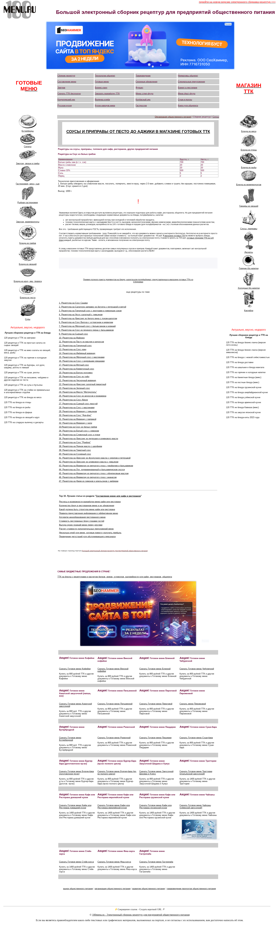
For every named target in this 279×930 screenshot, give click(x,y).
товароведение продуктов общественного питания (191, 888)
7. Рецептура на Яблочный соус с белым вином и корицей (87, 326)
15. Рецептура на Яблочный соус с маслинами (81, 357)
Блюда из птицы (249, 150)
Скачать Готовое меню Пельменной (115, 704)
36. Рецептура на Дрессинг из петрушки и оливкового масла (88, 438)
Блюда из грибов (27, 243)
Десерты (248, 252)
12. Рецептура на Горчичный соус (75, 345)
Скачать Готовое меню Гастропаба (156, 862)
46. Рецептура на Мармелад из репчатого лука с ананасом (88, 477)
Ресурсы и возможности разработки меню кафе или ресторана (90, 501)
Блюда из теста (27, 297)
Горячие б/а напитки (248, 268)
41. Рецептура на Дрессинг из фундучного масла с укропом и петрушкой (94, 458)
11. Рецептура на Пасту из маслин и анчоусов (81, 341)
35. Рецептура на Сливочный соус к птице (79, 434)
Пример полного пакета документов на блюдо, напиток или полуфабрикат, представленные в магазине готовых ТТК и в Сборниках (138, 280)
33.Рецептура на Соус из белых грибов (78, 427)
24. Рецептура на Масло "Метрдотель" (78, 392)
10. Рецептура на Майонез (72, 338)
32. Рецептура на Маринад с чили (75, 423)
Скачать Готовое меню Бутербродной (70, 738)
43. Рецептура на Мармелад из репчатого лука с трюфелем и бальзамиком (96, 465)
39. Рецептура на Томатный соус (75, 450)
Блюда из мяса (248, 131)
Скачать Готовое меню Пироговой (155, 704)
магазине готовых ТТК (174, 236)
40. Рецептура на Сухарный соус (75, 454)
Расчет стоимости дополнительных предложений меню (86, 529)
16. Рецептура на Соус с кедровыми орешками (82, 361)
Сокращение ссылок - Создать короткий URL (140, 909)
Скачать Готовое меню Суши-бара (196, 737)
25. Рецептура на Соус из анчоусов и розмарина (82, 396)
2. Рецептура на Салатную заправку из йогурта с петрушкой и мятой (92, 307)
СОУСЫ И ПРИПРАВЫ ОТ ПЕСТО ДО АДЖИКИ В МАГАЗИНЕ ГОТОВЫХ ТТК (138, 131)
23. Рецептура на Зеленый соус (74, 388)
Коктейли (248, 310)
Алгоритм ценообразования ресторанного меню (82, 517)
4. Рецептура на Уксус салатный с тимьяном (81, 314)
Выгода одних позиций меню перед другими (80, 525)
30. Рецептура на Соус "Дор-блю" (75, 415)
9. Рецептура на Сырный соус (73, 334)
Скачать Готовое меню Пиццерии (155, 737)
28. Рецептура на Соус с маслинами (76, 407)
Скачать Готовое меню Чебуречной (197, 669)
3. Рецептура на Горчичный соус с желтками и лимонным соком (90, 310)
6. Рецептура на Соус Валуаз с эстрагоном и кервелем (86, 322)
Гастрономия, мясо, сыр (27, 184)
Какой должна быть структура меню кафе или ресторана (87, 509)
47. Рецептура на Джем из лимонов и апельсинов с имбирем (88, 481)
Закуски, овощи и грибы (27, 163)
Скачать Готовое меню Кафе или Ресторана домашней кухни (75, 806)
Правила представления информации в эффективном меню (88, 513)
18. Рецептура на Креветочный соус (76, 369)
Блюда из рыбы (248, 167)
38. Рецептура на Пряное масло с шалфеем (80, 446)
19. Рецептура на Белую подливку (76, 372)
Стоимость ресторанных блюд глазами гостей (81, 521)
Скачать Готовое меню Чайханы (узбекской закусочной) (195, 806)
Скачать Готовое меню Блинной (154, 669)
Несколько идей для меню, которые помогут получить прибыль (90, 532)
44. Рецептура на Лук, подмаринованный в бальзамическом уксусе (92, 469)
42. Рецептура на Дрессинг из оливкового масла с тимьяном (88, 462)
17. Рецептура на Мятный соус (74, 365)
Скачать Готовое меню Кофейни (75, 669)
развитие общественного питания (148, 888)
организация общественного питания (112, 888)
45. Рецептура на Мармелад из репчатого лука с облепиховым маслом (94, 473)
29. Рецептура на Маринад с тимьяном (78, 411)
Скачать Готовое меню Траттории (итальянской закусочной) (196, 772)
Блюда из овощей (27, 264)
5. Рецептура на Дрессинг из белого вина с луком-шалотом (88, 318)
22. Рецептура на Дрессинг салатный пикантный (82, 384)
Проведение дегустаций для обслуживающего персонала (87, 536)
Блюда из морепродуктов (248, 184)
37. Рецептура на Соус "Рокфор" (75, 442)
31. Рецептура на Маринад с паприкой (77, 419)
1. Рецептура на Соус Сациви (73, 303)
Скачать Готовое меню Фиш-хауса (114, 862)
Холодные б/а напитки (249, 288)
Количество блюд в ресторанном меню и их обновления (86, 505)
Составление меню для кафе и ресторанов (118, 496)
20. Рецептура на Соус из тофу (74, 376)
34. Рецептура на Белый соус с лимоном (79, 431)
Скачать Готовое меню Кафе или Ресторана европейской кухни (114, 806)
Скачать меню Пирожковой (193, 704)
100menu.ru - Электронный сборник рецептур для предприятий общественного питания (141, 914)
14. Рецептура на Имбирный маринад (77, 353)
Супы (27, 319)
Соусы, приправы (248, 228)
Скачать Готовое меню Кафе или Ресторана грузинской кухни (155, 806)
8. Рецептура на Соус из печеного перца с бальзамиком (86, 330)
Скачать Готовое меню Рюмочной (114, 737)
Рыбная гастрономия (27, 202)
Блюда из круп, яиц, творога (28, 281)
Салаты (27, 146)
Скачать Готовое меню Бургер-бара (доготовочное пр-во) (76, 772)
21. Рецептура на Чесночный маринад (77, 380)
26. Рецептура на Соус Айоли (73, 400)
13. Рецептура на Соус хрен (72, 349)
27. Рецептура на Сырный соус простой (78, 403)
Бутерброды (28, 131)
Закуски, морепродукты (27, 222)
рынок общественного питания (78, 888)
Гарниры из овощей (248, 206)
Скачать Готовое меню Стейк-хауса (76, 862)
